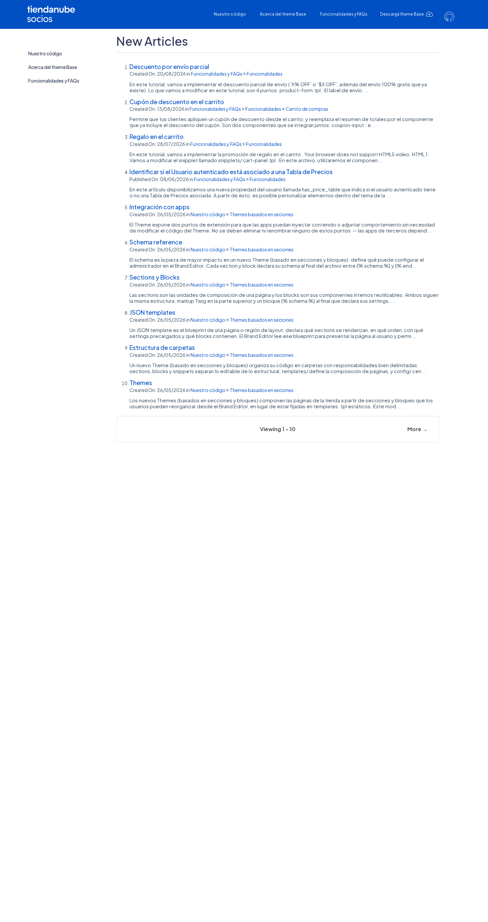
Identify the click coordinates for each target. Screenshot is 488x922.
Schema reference (155, 242)
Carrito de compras (306, 109)
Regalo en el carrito (156, 136)
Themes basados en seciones (261, 214)
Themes (140, 382)
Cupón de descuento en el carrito (176, 101)
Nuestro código (230, 14)
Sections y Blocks (154, 277)
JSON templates (152, 312)
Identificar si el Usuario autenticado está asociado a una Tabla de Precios (231, 171)
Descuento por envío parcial (169, 66)
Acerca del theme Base (283, 14)
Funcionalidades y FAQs (343, 14)
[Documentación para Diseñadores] (53, 9)
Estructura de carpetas (162, 347)
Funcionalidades (265, 74)
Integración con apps (159, 207)
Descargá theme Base (402, 14)
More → (417, 429)
